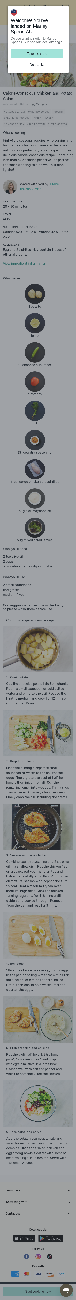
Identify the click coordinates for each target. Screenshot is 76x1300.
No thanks (37, 64)
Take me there (37, 53)
